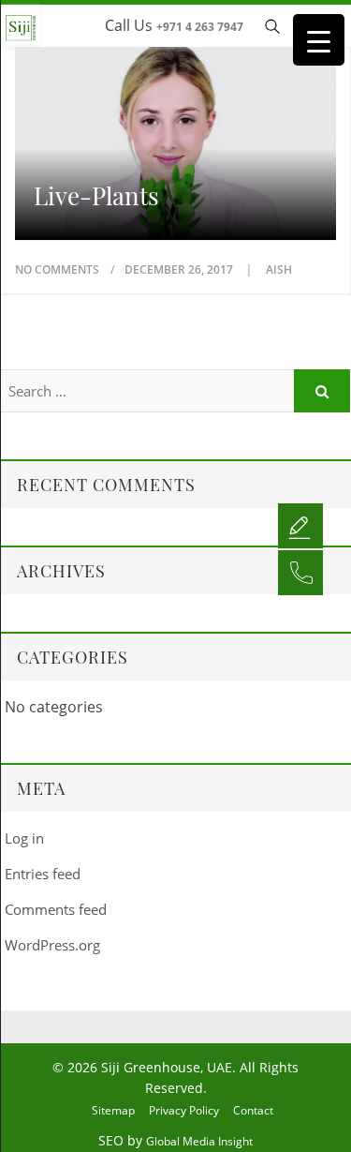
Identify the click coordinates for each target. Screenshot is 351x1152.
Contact (253, 1110)
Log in (24, 838)
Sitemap (113, 1110)
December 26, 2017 (180, 269)
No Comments (57, 269)
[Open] (300, 525)
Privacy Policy (184, 1110)
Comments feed (56, 909)
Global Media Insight (199, 1141)
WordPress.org (52, 944)
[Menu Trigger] (318, 40)
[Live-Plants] (175, 130)
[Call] (300, 572)
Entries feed (42, 873)
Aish (279, 269)
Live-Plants (96, 196)
